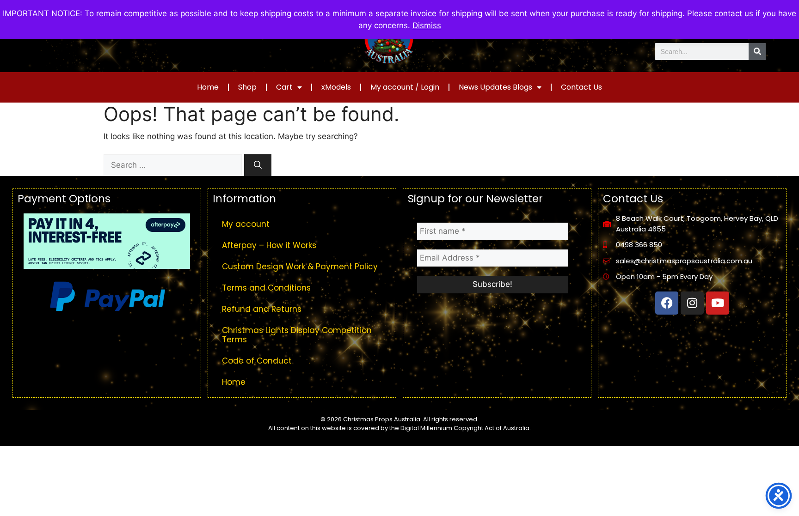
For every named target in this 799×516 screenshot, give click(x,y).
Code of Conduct (257, 360)
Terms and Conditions (266, 287)
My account (246, 224)
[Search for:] (174, 165)
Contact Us (581, 87)
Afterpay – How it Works (269, 245)
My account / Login (404, 87)
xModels (336, 87)
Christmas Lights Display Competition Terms (297, 335)
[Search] (757, 51)
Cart (284, 87)
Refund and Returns (261, 309)
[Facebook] (666, 303)
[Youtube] (717, 303)
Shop (247, 87)
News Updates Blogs (495, 87)
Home (208, 87)
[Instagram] (692, 303)
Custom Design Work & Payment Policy (300, 266)
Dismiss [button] (426, 25)
